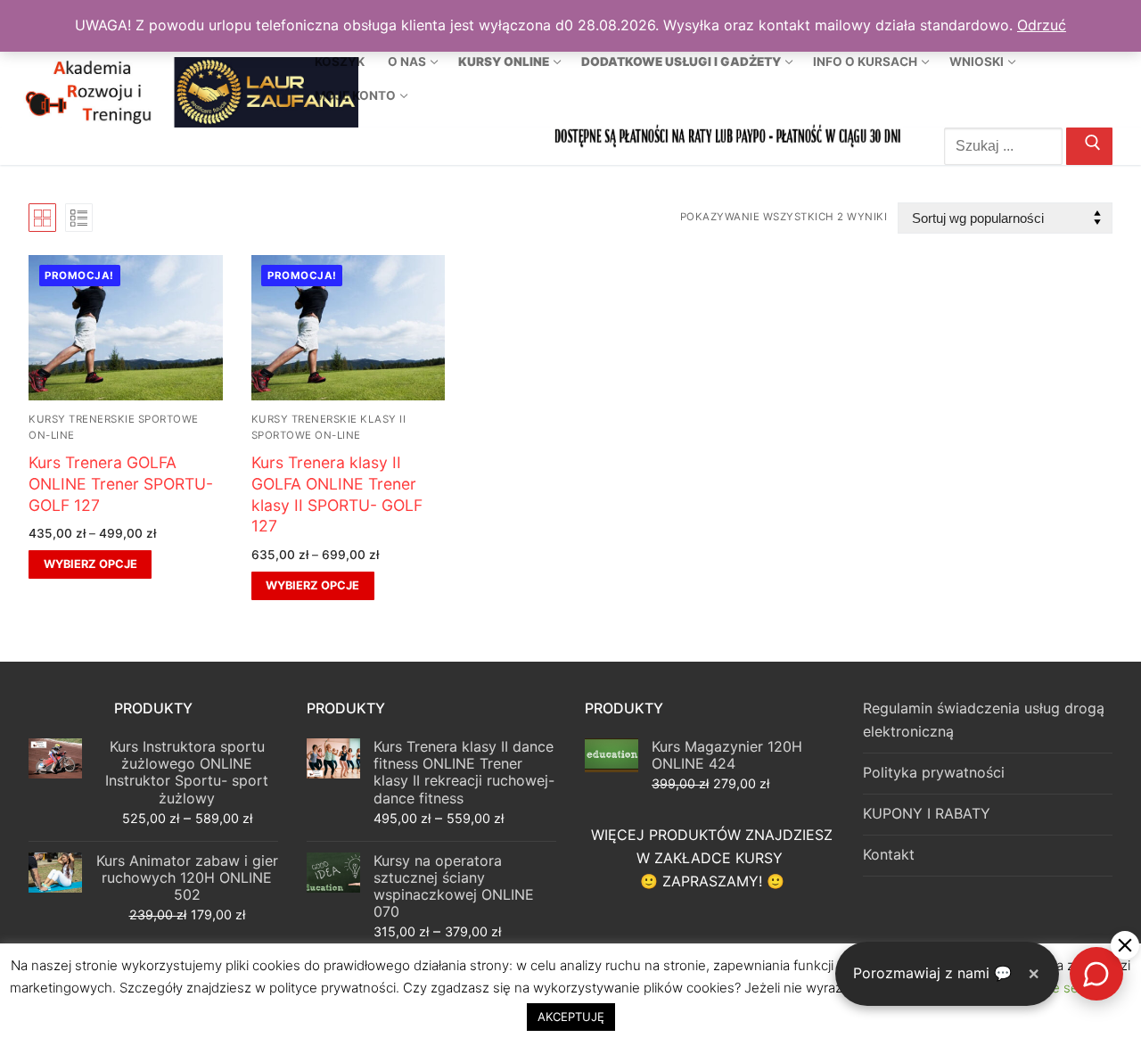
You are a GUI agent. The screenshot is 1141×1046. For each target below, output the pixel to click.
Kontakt (889, 854)
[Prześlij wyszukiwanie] (1089, 146)
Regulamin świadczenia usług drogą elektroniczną (983, 719)
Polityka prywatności (934, 772)
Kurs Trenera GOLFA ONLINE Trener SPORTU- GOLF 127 (121, 484)
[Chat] (1096, 974)
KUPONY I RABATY (926, 813)
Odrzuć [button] (1041, 25)
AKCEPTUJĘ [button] (571, 1016)
